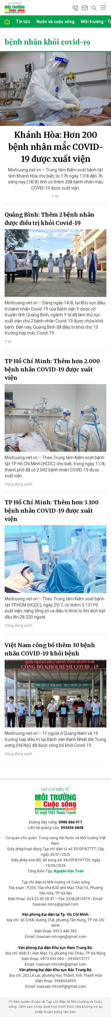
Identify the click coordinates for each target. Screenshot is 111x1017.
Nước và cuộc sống (55, 21)
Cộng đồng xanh (18, 484)
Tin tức (23, 21)
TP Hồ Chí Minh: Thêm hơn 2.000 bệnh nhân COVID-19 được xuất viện (52, 369)
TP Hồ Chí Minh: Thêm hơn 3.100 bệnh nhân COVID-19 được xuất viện (52, 511)
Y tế (55, 196)
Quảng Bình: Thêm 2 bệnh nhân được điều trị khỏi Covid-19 (49, 218)
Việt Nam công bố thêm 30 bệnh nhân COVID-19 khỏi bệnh (50, 649)
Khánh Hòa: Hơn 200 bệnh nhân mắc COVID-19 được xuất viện (55, 147)
